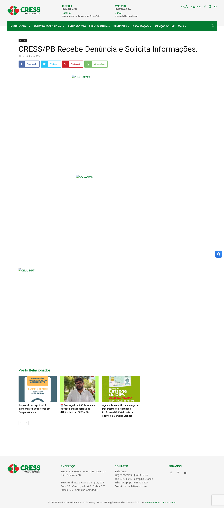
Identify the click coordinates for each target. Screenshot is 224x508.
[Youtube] (215, 6)
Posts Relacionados (35, 370)
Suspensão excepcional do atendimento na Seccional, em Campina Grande (34, 409)
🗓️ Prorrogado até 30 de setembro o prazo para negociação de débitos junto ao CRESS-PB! (78, 409)
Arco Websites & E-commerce (160, 502)
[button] (212, 26)
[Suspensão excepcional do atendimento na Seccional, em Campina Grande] (38, 389)
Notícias (23, 40)
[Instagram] (210, 6)
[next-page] (26, 423)
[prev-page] (21, 423)
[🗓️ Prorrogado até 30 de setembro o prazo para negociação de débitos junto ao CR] (79, 389)
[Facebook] (205, 6)
